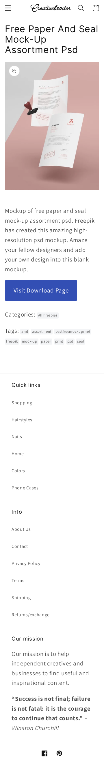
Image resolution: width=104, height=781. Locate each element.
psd (70, 341)
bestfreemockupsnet (72, 331)
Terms (18, 580)
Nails (17, 437)
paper (46, 341)
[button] (8, 8)
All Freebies (47, 315)
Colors (18, 471)
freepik (12, 341)
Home (18, 454)
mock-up (29, 341)
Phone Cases (25, 488)
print (59, 341)
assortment (41, 331)
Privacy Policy (26, 563)
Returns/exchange (31, 615)
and (24, 331)
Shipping (21, 598)
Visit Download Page (41, 290)
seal (80, 341)
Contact (20, 546)
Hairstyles (22, 420)
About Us (21, 529)
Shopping (22, 403)
